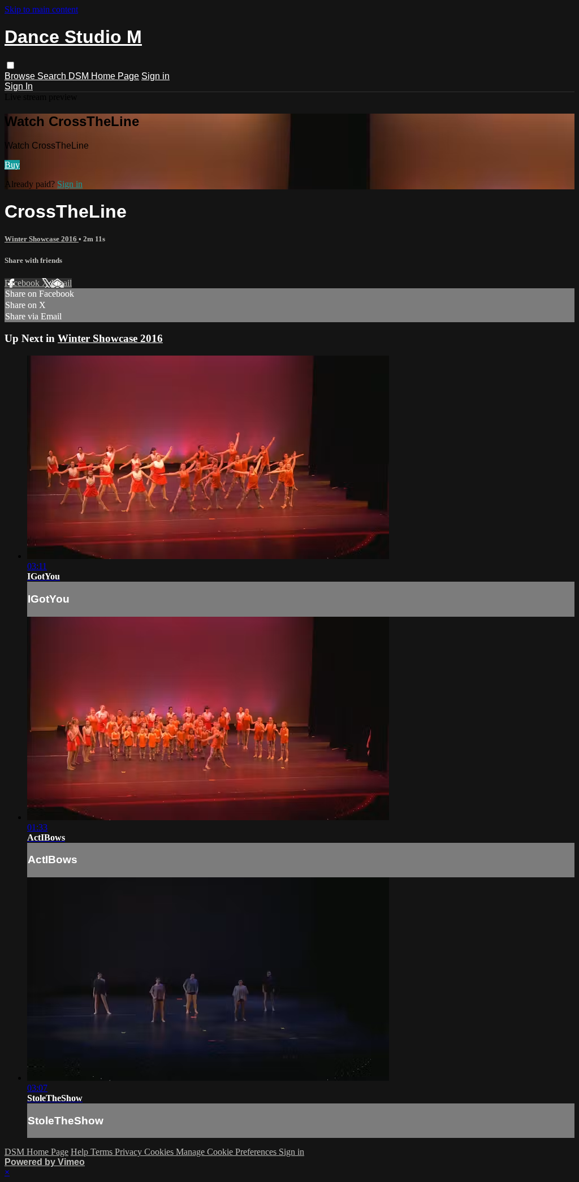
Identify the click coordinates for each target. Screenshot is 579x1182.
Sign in (155, 76)
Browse (21, 76)
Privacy (129, 1152)
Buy (12, 165)
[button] (10, 65)
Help (80, 1152)
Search (52, 76)
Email (61, 283)
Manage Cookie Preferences (227, 1152)
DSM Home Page (103, 76)
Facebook (23, 283)
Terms (102, 1152)
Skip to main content (41, 9)
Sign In (19, 86)
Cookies (160, 1152)
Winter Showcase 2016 (42, 239)
